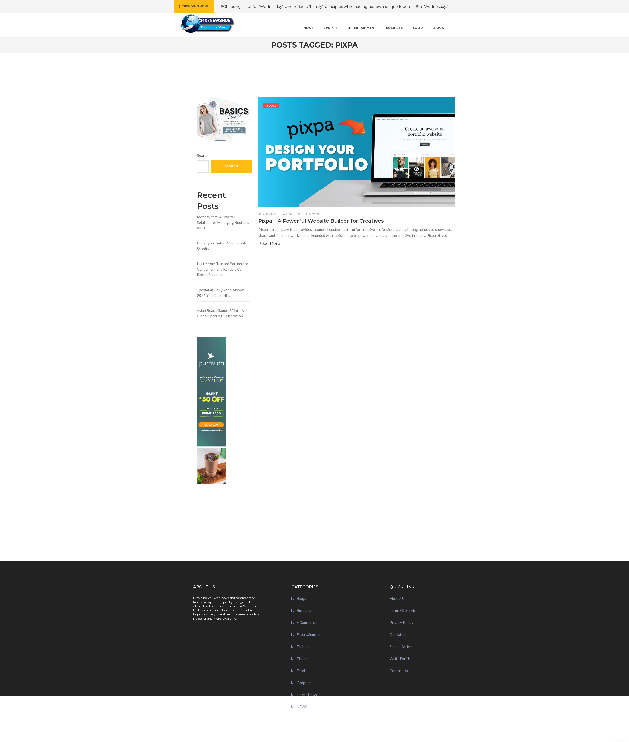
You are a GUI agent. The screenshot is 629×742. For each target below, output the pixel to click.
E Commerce (307, 622)
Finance (303, 658)
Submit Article (401, 646)
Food (301, 670)
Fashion (303, 646)
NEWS (302, 706)
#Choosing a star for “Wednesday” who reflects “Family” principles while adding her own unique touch (315, 6)
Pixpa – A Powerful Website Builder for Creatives (321, 221)
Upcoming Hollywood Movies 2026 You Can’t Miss (221, 293)
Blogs (271, 105)
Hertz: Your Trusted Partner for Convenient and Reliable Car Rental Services (222, 269)
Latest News (307, 694)
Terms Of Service (403, 610)
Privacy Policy (401, 622)
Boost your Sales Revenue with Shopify (222, 246)
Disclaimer (398, 634)
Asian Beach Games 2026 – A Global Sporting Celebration (220, 313)
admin (287, 214)
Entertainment (308, 634)
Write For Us (400, 658)
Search (203, 155)
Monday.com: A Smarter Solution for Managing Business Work (223, 222)
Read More (269, 243)
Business (304, 610)
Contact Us (399, 670)
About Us (397, 598)
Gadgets (304, 682)
